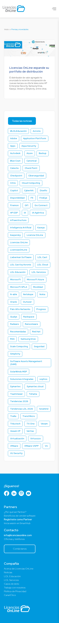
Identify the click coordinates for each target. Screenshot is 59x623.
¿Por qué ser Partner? (15, 511)
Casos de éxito (11, 583)
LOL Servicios (11, 580)
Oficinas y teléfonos (14, 539)
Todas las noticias (22, 120)
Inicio (6, 29)
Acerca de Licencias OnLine (18, 568)
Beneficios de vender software (19, 515)
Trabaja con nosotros (14, 587)
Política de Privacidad (15, 591)
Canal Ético (10, 595)
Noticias (8, 572)
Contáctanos (20, 548)
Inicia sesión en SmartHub (17, 523)
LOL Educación (12, 576)
